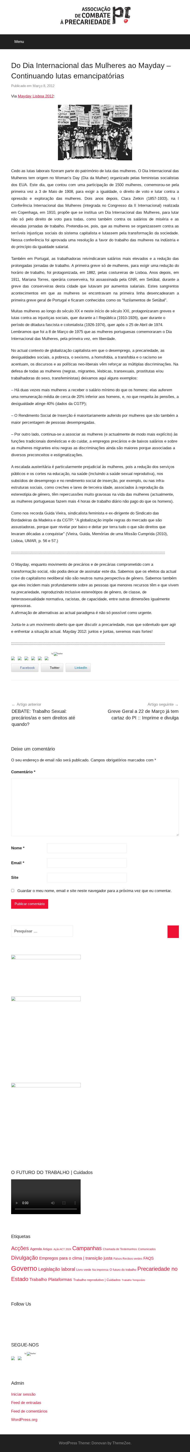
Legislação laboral (56, 1269)
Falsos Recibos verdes (128, 1258)
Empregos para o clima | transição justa (75, 1258)
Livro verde (83, 1269)
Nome (18, 848)
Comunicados (147, 1249)
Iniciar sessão (23, 1394)
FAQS (148, 1258)
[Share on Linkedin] (34, 659)
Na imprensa (100, 1269)
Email (17, 863)
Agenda (36, 1249)
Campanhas (87, 1248)
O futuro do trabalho (123, 1269)
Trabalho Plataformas (50, 1279)
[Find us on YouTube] (20, 1359)
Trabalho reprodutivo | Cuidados (96, 1280)
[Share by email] (47, 659)
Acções (20, 1248)
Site (14, 877)
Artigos (47, 1249)
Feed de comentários (29, 1411)
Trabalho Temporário (133, 1280)
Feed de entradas (26, 1402)
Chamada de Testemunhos (120, 1249)
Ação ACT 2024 (62, 1249)
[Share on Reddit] (27, 659)
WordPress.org (24, 1419)
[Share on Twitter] (20, 659)
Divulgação (24, 1258)
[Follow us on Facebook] (14, 1359)
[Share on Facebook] (14, 659)
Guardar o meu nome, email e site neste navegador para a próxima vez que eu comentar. (94, 891)
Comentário (23, 772)
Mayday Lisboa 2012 (36, 96)
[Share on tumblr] (41, 659)
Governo (24, 1268)
